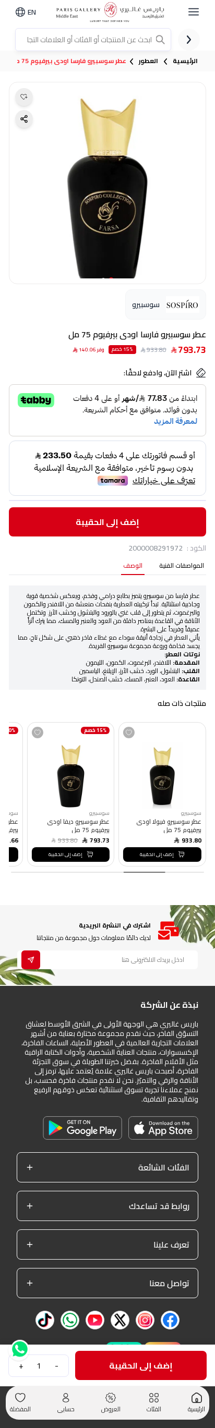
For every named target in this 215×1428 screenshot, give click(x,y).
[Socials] (170, 1320)
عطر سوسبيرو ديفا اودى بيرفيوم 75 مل (78, 825)
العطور (148, 61)
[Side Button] (193, 12)
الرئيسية (185, 61)
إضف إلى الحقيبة (107, 522)
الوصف (132, 566)
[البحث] (161, 40)
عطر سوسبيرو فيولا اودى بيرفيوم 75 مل (168, 825)
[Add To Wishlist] (129, 732)
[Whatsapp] (18, 1346)
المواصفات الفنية (181, 566)
